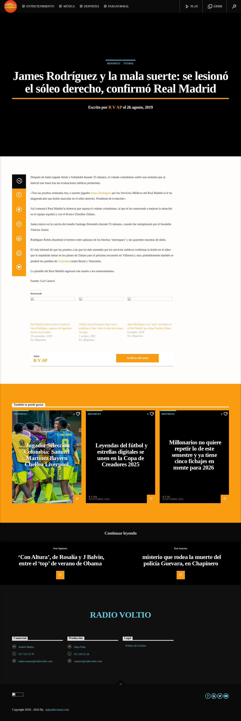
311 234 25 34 (81, 654)
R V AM (93, 496)
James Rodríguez (101, 193)
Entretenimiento (40, 6)
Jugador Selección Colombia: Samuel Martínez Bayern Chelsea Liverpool (47, 455)
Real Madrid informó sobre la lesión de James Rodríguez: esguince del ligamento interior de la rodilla (51, 328)
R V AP (115, 107)
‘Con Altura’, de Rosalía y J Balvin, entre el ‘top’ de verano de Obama (61, 560)
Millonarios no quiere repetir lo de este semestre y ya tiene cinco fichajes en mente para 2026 (195, 455)
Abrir (217, 6)
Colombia (64, 261)
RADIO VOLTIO (120, 615)
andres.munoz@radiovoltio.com (35, 661)
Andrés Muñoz (26, 647)
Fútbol (129, 63)
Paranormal (118, 6)
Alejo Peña (79, 647)
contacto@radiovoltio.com (88, 661)
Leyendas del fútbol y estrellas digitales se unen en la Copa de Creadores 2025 (121, 455)
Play (194, 6)
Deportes (91, 6)
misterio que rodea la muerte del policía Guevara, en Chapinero (181, 560)
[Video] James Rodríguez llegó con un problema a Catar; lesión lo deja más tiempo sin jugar (101, 328)
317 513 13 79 (26, 654)
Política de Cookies (136, 645)
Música (69, 6)
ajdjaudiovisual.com (57, 709)
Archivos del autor (137, 358)
